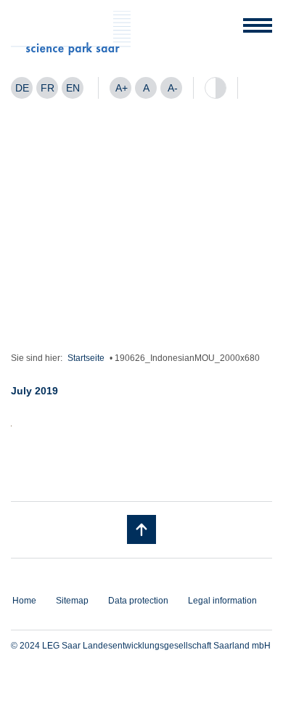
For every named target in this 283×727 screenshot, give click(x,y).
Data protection (138, 601)
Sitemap (72, 601)
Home (24, 601)
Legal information (222, 601)
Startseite (85, 358)
